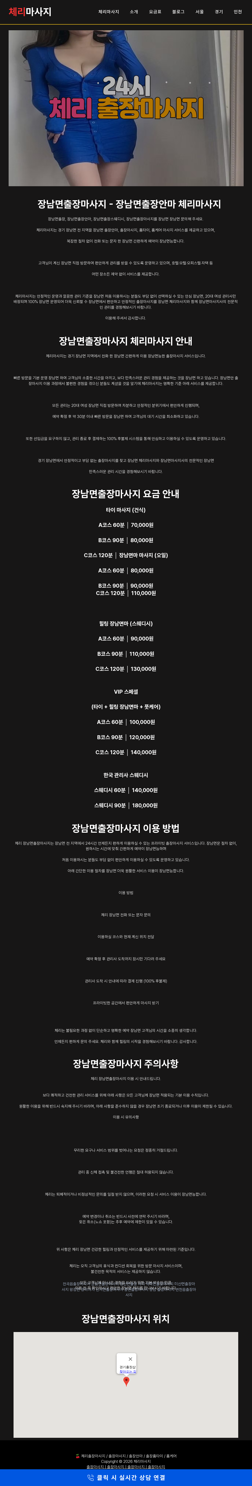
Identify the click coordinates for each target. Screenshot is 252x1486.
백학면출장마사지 (160, 1284)
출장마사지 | (97, 1467)
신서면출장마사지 (110, 1289)
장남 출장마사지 (162, 1289)
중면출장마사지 (136, 1289)
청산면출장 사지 (133, 1284)
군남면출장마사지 (105, 1284)
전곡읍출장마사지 (77, 1284)
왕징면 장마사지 (83, 1289)
